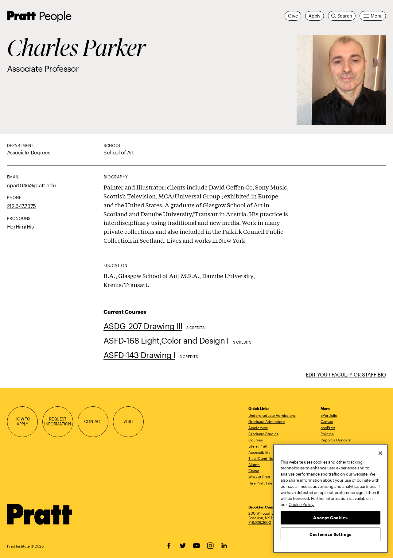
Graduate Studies (263, 434)
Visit (128, 421)
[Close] (380, 453)
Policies (327, 434)
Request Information (57, 421)
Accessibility (259, 452)
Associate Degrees (28, 152)
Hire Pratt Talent (262, 483)
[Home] (39, 514)
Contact (93, 421)
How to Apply (22, 421)
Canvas (327, 421)
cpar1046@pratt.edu (31, 185)
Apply (315, 15)
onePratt (328, 427)
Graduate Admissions (266, 421)
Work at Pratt (259, 477)
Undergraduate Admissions (272, 415)
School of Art (118, 152)
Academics (258, 427)
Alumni (254, 464)
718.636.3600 (259, 522)
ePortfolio (329, 415)
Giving (253, 470)
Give (293, 15)
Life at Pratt (257, 446)
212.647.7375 (21, 206)
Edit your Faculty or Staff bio (346, 374)
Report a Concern (336, 440)
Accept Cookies (330, 517)
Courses (255, 440)
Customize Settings (330, 534)
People (55, 15)
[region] (330, 498)
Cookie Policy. (301, 504)
